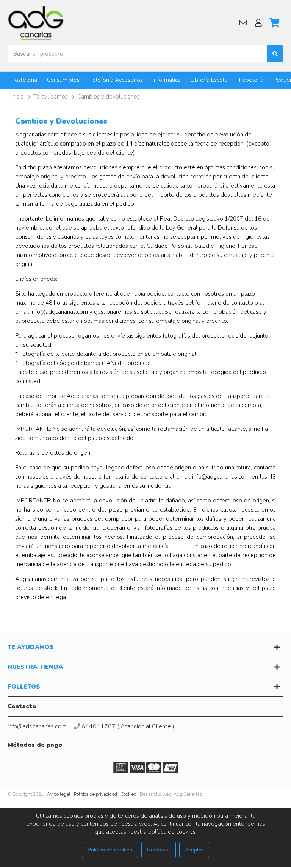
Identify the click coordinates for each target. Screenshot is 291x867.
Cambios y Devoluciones (108, 96)
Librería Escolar (210, 80)
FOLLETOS (24, 686)
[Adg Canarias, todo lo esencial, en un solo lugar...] (36, 23)
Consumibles (63, 80)
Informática (167, 80)
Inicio (17, 96)
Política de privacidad (95, 794)
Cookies (128, 794)
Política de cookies (110, 850)
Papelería (251, 80)
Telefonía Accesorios (116, 80)
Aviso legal (58, 794)
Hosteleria (24, 80)
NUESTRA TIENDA (35, 667)
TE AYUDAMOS (50, 96)
